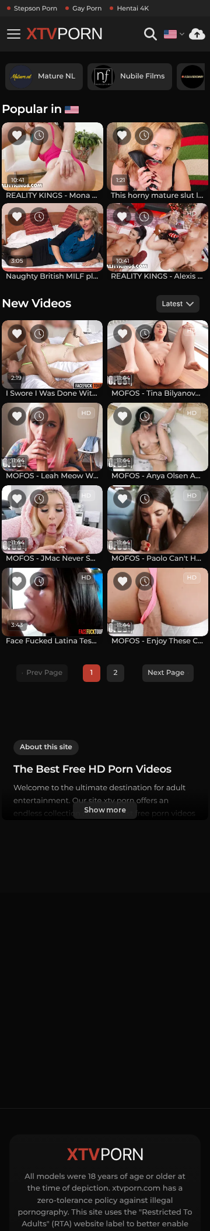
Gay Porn (87, 8)
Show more (105, 809)
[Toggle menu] (13, 34)
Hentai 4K (133, 8)
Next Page (166, 672)
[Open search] (150, 34)
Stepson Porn (35, 8)
